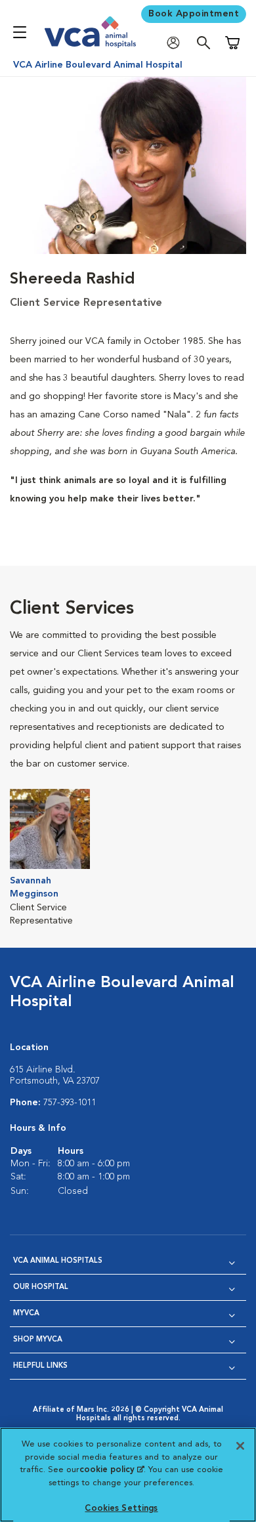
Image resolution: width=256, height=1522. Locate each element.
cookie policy (111, 1470)
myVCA (26, 1313)
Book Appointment (193, 13)
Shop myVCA (37, 1339)
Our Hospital (40, 1287)
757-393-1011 (69, 1102)
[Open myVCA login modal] (176, 43)
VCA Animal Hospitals (57, 1261)
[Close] (240, 1445)
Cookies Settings (121, 1508)
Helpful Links (40, 1366)
